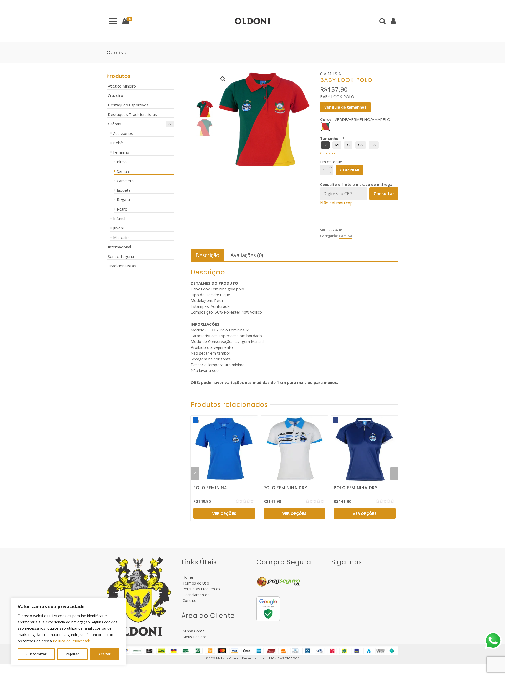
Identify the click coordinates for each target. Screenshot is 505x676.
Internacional (119, 246)
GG (360, 144)
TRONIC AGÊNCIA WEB (284, 658)
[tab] (207, 255)
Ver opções (224, 513)
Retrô (122, 209)
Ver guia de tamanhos (345, 107)
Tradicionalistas (122, 265)
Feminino (121, 152)
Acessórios (123, 133)
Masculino (122, 237)
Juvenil (118, 228)
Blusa (122, 161)
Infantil (119, 218)
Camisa (345, 236)
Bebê (118, 142)
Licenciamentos (195, 594)
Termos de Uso (195, 583)
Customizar (36, 654)
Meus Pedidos (194, 636)
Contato (188, 600)
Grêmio (114, 123)
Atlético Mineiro (122, 86)
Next (394, 473)
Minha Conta (192, 630)
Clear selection (330, 153)
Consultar (383, 194)
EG (373, 144)
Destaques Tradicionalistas (132, 114)
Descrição (207, 255)
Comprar (349, 169)
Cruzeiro (115, 95)
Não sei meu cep (336, 203)
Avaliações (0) (246, 255)
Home (187, 577)
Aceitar (104, 654)
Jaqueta (123, 190)
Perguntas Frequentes (200, 588)
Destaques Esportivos (128, 104)
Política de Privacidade (72, 640)
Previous (195, 473)
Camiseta (125, 180)
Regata (123, 199)
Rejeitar (72, 654)
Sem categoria (121, 256)
